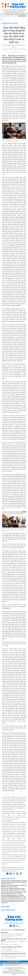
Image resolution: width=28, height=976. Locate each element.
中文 (12, 14)
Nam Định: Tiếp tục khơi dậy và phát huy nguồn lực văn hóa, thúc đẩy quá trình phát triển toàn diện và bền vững (14, 882)
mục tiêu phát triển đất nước (13, 869)
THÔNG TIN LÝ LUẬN (9, 23)
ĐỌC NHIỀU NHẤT (8, 910)
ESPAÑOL (23, 14)
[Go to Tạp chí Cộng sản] (14, 5)
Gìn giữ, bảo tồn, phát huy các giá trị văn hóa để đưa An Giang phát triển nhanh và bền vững (13, 900)
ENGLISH (17, 14)
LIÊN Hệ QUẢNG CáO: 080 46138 (11, 965)
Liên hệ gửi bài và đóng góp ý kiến (13, 963)
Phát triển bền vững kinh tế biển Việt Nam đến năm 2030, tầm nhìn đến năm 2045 (13, 889)
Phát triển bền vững (11, 867)
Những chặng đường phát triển (14, 923)
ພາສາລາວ (7, 14)
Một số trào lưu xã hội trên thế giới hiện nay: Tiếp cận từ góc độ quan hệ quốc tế (13, 892)
